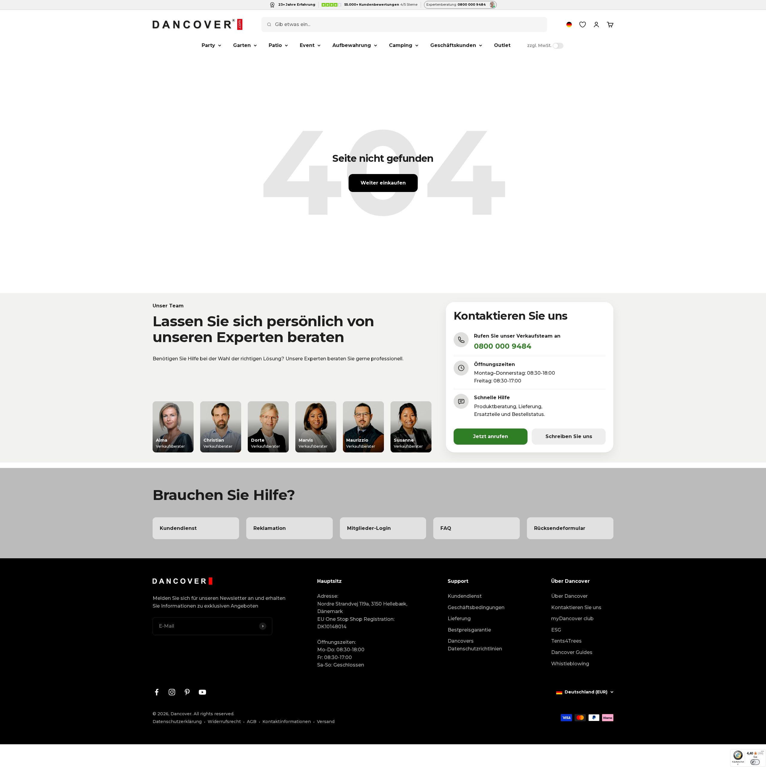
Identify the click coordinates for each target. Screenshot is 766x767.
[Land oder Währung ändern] (569, 25)
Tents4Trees (566, 641)
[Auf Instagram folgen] (172, 692)
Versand (326, 721)
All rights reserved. (214, 713)
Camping (400, 45)
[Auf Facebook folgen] (157, 692)
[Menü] (762, 752)
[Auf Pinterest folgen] (187, 692)
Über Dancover (569, 596)
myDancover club (572, 618)
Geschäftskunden (453, 45)
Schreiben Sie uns (568, 436)
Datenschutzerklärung (177, 721)
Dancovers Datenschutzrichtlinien (475, 645)
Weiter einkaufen (383, 183)
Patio (275, 45)
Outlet (502, 45)
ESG (556, 630)
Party (208, 45)
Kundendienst (465, 596)
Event (307, 45)
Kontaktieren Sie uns (576, 607)
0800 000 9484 (502, 346)
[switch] (755, 762)
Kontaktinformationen (286, 721)
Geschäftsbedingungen (476, 607)
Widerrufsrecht (224, 721)
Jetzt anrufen (490, 436)
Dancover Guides (571, 652)
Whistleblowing (570, 664)
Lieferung (459, 618)
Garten (242, 45)
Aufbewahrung (351, 45)
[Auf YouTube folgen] (202, 692)
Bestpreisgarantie (469, 630)
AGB (251, 721)
